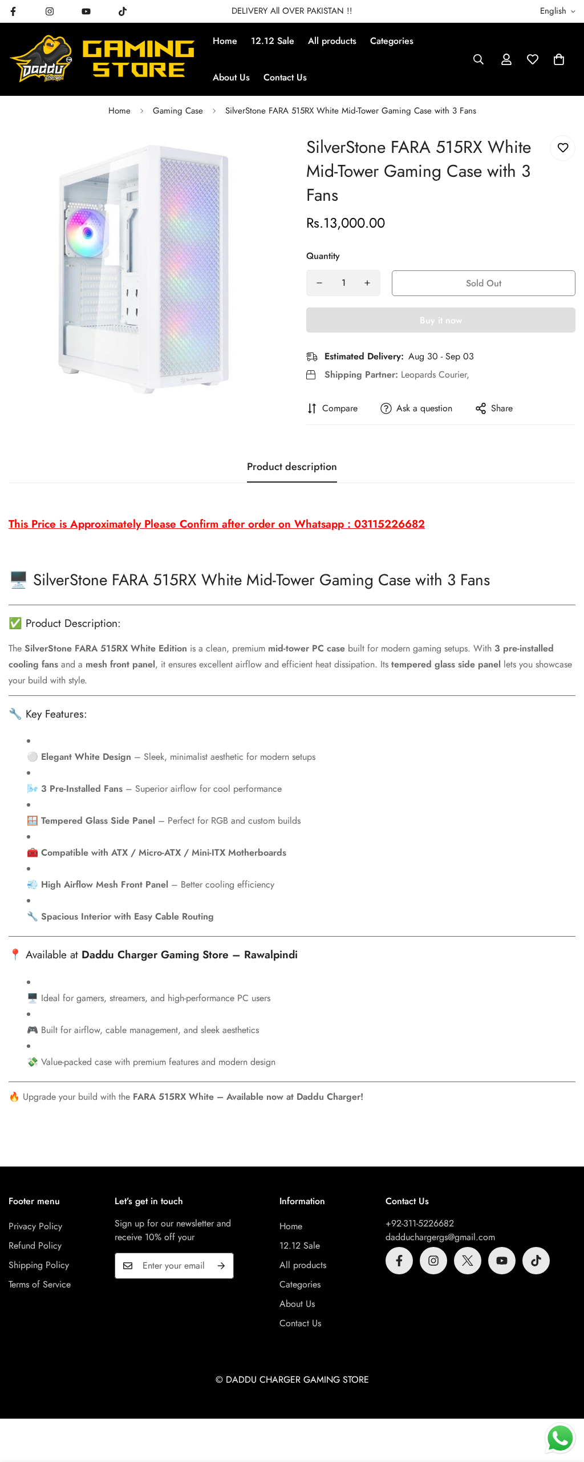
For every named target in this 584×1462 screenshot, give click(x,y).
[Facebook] (399, 1260)
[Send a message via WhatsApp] (560, 1438)
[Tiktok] (122, 11)
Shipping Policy (39, 1264)
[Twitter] (467, 1260)
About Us (231, 77)
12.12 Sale (272, 40)
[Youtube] (86, 11)
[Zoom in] (253, 159)
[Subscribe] (221, 1266)
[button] (559, 59)
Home (225, 40)
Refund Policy (35, 1245)
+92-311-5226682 (420, 1223)
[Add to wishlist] (562, 148)
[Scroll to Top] (562, 1400)
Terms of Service (40, 1284)
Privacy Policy (35, 1226)
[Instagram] (49, 11)
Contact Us (285, 77)
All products (332, 40)
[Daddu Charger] (103, 59)
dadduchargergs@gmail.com (440, 1237)
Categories (391, 40)
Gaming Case (178, 110)
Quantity (323, 255)
